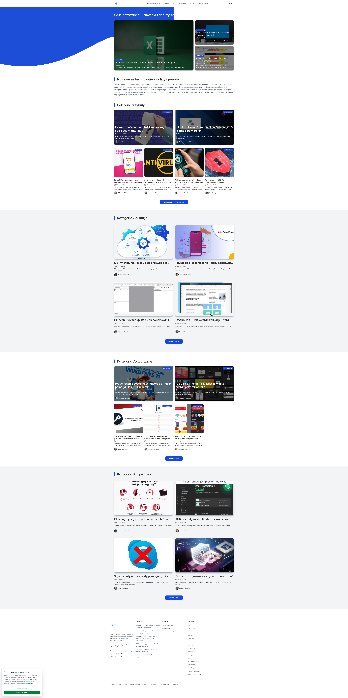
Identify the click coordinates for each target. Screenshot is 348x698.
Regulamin (113, 684)
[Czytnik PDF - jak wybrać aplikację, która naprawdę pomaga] (204, 299)
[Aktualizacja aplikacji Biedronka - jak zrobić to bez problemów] (189, 418)
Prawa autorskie (122, 684)
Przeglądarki (203, 4)
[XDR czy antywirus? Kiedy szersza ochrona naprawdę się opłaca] (204, 498)
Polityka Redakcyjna (163, 684)
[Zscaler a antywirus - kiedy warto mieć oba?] (204, 555)
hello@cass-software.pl (119, 657)
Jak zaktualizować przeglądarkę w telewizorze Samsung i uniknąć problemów (146, 638)
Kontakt (144, 684)
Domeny (190, 651)
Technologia (191, 664)
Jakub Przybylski (123, 332)
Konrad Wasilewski (124, 142)
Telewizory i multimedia (194, 674)
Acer (189, 625)
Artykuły (139, 621)
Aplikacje (166, 4)
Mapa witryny (174, 684)
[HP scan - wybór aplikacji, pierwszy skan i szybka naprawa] (143, 299)
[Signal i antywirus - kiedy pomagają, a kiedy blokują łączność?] (143, 555)
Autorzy (165, 621)
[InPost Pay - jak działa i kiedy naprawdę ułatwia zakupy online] (128, 162)
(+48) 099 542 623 (117, 654)
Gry (189, 658)
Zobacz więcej (174, 341)
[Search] (229, 4)
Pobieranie (191, 638)
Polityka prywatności (134, 684)
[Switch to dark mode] (232, 3)
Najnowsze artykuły (153, 4)
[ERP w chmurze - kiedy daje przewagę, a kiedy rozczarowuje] (143, 242)
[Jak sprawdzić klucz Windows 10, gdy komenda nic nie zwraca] (128, 418)
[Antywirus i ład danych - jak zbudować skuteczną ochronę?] (158, 162)
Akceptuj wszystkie (21, 692)
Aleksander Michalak (185, 142)
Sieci (173, 4)
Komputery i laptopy (193, 661)
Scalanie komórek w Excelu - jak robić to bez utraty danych (145, 62)
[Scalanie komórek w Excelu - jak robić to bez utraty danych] (153, 45)
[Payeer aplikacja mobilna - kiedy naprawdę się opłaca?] (204, 242)
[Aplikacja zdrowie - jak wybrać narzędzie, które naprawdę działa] (189, 162)
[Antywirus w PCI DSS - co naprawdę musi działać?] (219, 162)
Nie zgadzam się (22, 688)
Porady (190, 655)
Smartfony (191, 668)
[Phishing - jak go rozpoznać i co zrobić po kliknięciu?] (143, 498)
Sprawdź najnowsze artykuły (174, 202)
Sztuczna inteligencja (194, 671)
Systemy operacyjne (193, 632)
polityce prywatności (28, 683)
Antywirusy (192, 4)
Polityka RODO (152, 684)
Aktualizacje (182, 4)
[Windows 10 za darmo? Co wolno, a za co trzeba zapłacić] (158, 418)
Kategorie (191, 621)
